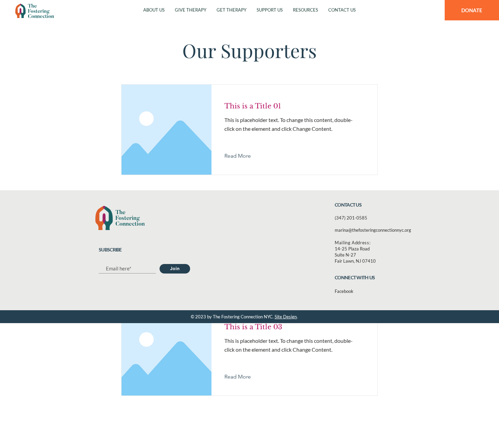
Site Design (286, 316)
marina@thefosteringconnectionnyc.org (373, 230)
